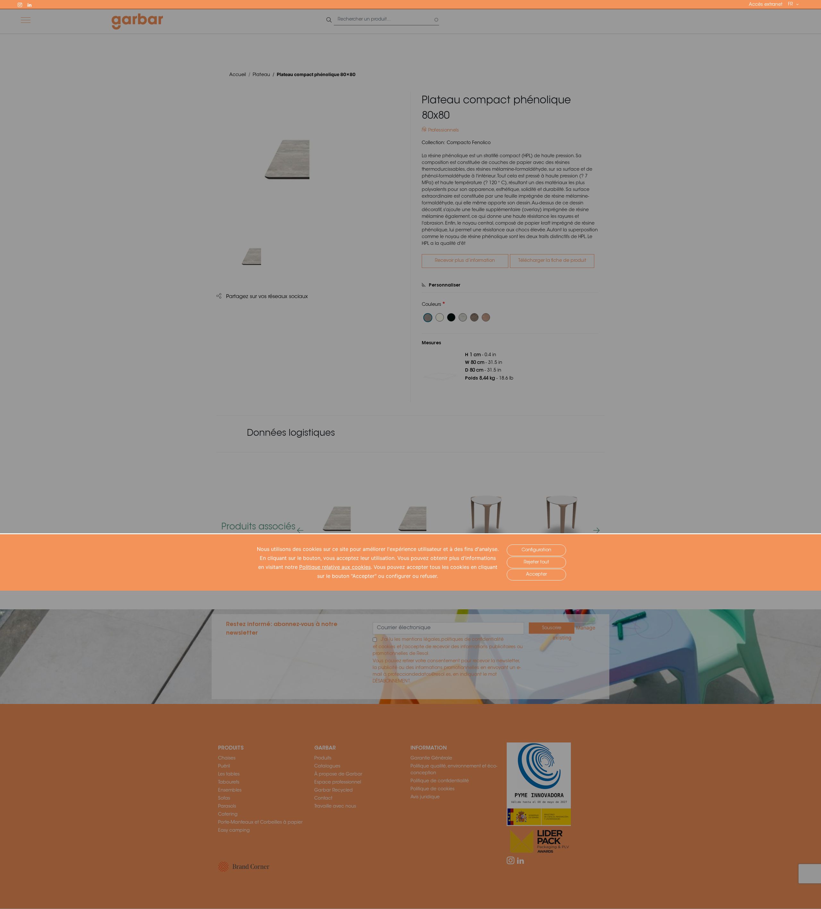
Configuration (536, 550)
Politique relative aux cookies (335, 567)
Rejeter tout (536, 562)
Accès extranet (766, 5)
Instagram (23, 4)
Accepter (536, 574)
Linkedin (32, 4)
